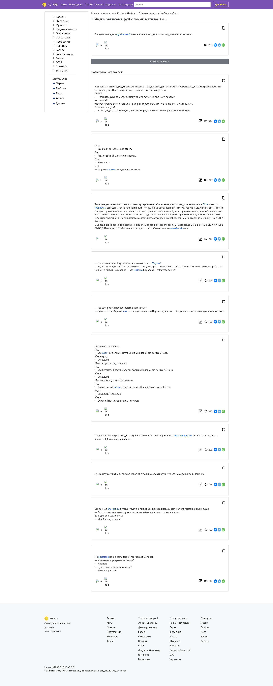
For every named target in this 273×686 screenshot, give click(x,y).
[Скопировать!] (223, 28)
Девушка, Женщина (149, 650)
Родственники (65, 54)
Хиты (64, 4)
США (205, 204)
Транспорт (62, 70)
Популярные (76, 4)
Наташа (138, 269)
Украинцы (175, 659)
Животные (62, 21)
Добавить (221, 4)
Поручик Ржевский (180, 650)
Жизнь (60, 98)
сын (125, 311)
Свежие (99, 4)
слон (104, 352)
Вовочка (143, 641)
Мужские (61, 25)
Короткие (111, 4)
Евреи (141, 631)
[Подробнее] (200, 121)
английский (175, 228)
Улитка (173, 636)
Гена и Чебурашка (179, 622)
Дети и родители (147, 627)
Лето (59, 93)
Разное (60, 50)
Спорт (59, 58)
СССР (59, 62)
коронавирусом (183, 435)
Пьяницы (61, 45)
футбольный (123, 34)
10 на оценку (125, 4)
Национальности (66, 29)
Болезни (61, 17)
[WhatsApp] (223, 45)
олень (117, 387)
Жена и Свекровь (147, 622)
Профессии (63, 41)
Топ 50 (89, 4)
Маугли (156, 263)
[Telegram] (219, 45)
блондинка (113, 508)
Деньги (60, 103)
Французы (100, 207)
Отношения (63, 33)
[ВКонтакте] (215, 45)
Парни (60, 83)
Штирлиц (143, 654)
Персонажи (63, 37)
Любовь (61, 88)
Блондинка (144, 659)
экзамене (103, 556)
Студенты (62, 66)
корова (111, 169)
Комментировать (160, 61)
